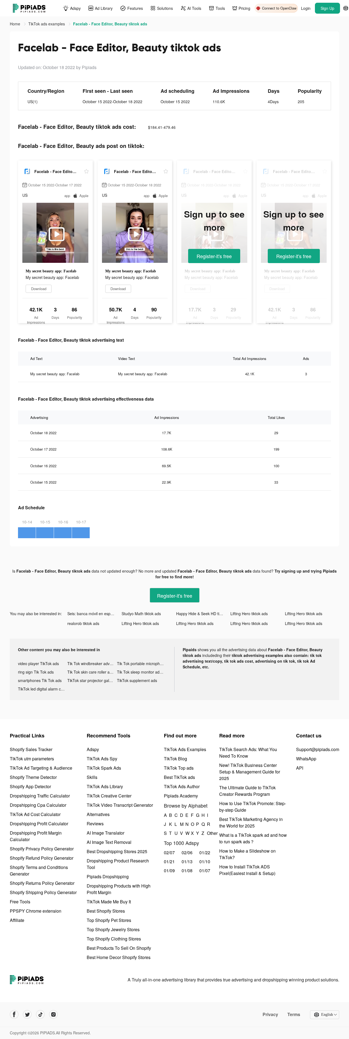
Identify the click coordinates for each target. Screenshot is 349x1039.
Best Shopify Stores (106, 911)
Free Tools (20, 901)
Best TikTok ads (179, 777)
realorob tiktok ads (83, 623)
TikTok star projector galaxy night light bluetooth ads (92, 680)
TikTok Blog (175, 758)
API (299, 768)
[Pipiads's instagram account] (53, 1014)
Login (306, 8)
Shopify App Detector (30, 786)
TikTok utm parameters (32, 758)
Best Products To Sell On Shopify (119, 948)
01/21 (169, 861)
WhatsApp (306, 758)
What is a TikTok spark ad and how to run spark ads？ (253, 838)
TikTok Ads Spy (102, 758)
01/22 (204, 852)
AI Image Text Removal (109, 842)
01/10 (204, 861)
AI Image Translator (105, 833)
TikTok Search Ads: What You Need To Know (248, 752)
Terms (293, 1014)
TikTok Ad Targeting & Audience (41, 768)
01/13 (187, 861)
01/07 (204, 870)
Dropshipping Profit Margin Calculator (36, 836)
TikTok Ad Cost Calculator (35, 814)
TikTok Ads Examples (185, 749)
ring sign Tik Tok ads (36, 672)
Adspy (93, 749)
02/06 (187, 852)
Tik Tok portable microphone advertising (141, 663)
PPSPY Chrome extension (35, 911)
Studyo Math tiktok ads (141, 613)
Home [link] (15, 23)
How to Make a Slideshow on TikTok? (247, 854)
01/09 (169, 870)
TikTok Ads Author (182, 786)
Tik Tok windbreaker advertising (92, 663)
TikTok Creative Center (109, 796)
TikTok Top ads (179, 768)
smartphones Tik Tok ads (40, 680)
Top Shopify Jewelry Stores (113, 929)
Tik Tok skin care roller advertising (92, 672)
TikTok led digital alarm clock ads (42, 689)
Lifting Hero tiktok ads (249, 613)
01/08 (187, 870)
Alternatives (98, 814)
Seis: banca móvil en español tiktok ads (94, 613)
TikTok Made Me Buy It (109, 901)
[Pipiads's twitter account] (27, 1014)
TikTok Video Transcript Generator (120, 805)
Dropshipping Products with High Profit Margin (119, 889)
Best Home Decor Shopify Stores (119, 957)
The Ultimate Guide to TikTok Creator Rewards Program (247, 790)
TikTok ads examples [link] (47, 23)
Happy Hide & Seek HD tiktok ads (203, 613)
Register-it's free (214, 256)
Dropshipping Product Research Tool (118, 864)
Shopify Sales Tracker (31, 749)
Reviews (95, 823)
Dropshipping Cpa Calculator (38, 805)
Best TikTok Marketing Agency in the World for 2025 (251, 822)
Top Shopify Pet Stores (109, 920)
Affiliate (17, 920)
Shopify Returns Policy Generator (42, 883)
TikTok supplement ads (137, 680)
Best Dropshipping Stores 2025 (117, 851)
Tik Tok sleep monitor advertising (141, 672)
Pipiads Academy (181, 796)
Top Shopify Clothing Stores (114, 939)
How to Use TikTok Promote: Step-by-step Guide (252, 806)
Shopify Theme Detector (33, 777)
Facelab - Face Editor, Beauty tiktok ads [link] (110, 23)
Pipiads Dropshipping (108, 876)
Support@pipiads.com (317, 749)
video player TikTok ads (38, 663)
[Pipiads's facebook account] (14, 1014)
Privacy (270, 1014)
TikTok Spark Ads (104, 768)
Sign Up (327, 8)
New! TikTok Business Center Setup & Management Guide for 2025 (249, 771)
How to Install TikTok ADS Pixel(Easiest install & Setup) (247, 870)
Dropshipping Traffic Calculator (40, 796)
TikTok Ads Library (105, 786)
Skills (92, 777)
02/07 (169, 852)
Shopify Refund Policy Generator (41, 858)
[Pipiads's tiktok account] (40, 1014)
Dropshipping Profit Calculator (39, 823)
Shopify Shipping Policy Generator (43, 892)
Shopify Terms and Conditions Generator (39, 870)
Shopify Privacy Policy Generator (42, 849)
